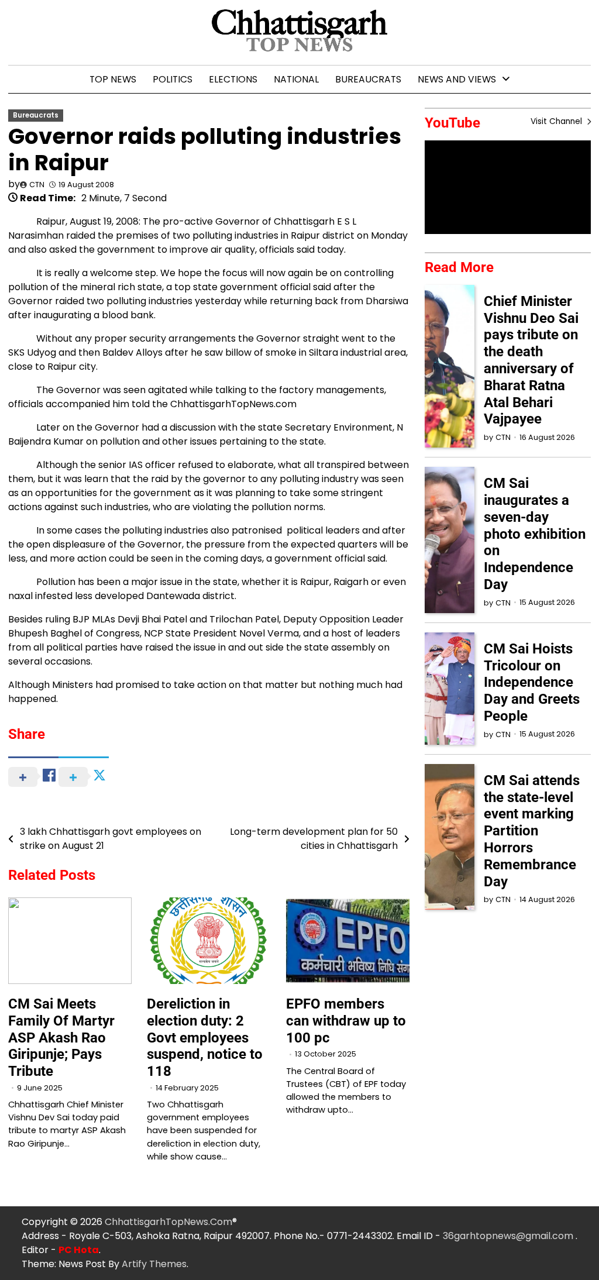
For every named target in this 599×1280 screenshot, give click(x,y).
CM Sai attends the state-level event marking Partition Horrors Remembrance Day (532, 831)
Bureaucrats (368, 79)
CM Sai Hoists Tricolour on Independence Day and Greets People (532, 682)
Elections (233, 79)
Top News (112, 79)
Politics (172, 79)
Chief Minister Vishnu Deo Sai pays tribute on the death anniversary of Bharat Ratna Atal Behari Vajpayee (531, 360)
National (296, 79)
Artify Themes (154, 1264)
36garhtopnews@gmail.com (509, 1236)
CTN (36, 185)
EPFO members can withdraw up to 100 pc (346, 1021)
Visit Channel (557, 121)
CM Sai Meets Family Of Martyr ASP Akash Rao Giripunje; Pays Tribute (61, 1037)
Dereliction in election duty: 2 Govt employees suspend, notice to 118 (205, 1037)
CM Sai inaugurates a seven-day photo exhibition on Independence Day (535, 534)
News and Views (457, 79)
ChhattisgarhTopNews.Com (168, 1222)
